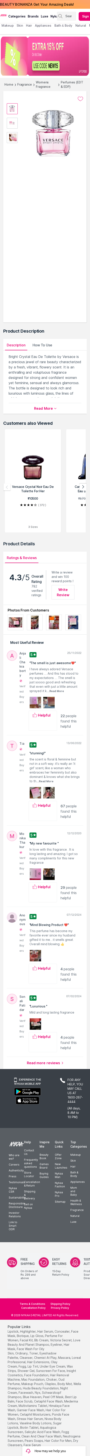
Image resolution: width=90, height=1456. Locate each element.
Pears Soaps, (34, 1440)
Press (12, 1176)
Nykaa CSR (13, 1190)
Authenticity (16, 1170)
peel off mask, (53, 1397)
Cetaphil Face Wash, (48, 1401)
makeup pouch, (32, 1384)
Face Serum (32, 1445)
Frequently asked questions (31, 1163)
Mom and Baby (73, 1191)
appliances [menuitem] (43, 25)
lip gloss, (37, 1336)
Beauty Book (44, 1156)
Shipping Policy (60, 1304)
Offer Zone (58, 1156)
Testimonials (17, 1182)
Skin (73, 1160)
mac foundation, (33, 1379)
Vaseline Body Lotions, (36, 1423)
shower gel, (26, 1371)
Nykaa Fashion (60, 1184)
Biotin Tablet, (29, 1427)
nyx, (38, 1392)
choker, (51, 1379)
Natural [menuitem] (80, 25)
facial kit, (26, 1340)
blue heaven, (32, 1397)
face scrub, (24, 1401)
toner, (34, 1353)
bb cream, (41, 1340)
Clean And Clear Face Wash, (41, 1436)
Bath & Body (74, 1174)
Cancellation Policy (33, 1307)
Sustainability (17, 1197)
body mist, (65, 1384)
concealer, (62, 1331)
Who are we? (14, 1157)
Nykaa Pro (59, 1194)
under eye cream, (53, 1366)
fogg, (23, 1366)
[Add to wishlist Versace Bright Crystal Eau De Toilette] (80, 99)
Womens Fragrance (43, 84)
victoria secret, (61, 1340)
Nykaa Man (59, 1175)
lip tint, (33, 1366)
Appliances (77, 1181)
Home (8, 84)
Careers (14, 1164)
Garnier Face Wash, (31, 1410)
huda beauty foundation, (41, 1388)
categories (17, 16)
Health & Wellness (76, 1202)
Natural (75, 1216)
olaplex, (51, 1384)
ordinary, (21, 1353)
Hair (73, 1166)
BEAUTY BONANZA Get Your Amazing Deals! (37, 4)
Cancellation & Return (32, 1183)
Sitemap (60, 1201)
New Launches (61, 1165)
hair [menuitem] (29, 25)
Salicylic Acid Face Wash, (43, 1432)
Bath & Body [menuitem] (63, 25)
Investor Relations (15, 1214)
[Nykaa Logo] (3, 15)
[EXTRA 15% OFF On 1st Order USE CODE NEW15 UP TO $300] (45, 56)
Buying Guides (44, 1175)
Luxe (73, 1221)
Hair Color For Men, (58, 1440)
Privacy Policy (60, 1307)
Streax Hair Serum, (30, 1419)
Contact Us (29, 1152)
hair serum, (45, 1331)
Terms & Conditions (32, 1304)
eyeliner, (57, 1344)
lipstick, (13, 1331)
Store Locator (29, 1174)
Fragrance (24, 84)
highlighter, (28, 1331)
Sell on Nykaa (28, 1206)
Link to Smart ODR (13, 1226)
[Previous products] (6, 487)
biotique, (23, 1336)
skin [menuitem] (20, 25)
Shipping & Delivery (29, 1195)
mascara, (64, 1357)
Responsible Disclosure (17, 1205)
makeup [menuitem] (8, 25)
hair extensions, (38, 1362)
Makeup (75, 1154)
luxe (44, 16)
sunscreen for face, (51, 1371)
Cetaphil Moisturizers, (35, 1414)
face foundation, (36, 1375)
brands (33, 16)
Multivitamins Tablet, (33, 1406)
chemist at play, (45, 1357)
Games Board (44, 1165)
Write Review (63, 592)
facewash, (26, 1392)
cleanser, (26, 1357)
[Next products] (83, 487)
